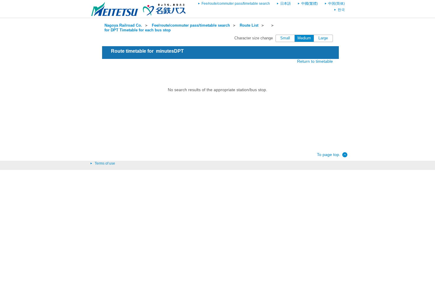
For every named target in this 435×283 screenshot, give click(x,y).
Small (285, 38)
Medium (304, 38)
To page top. (328, 154)
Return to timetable (315, 61)
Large (323, 38)
